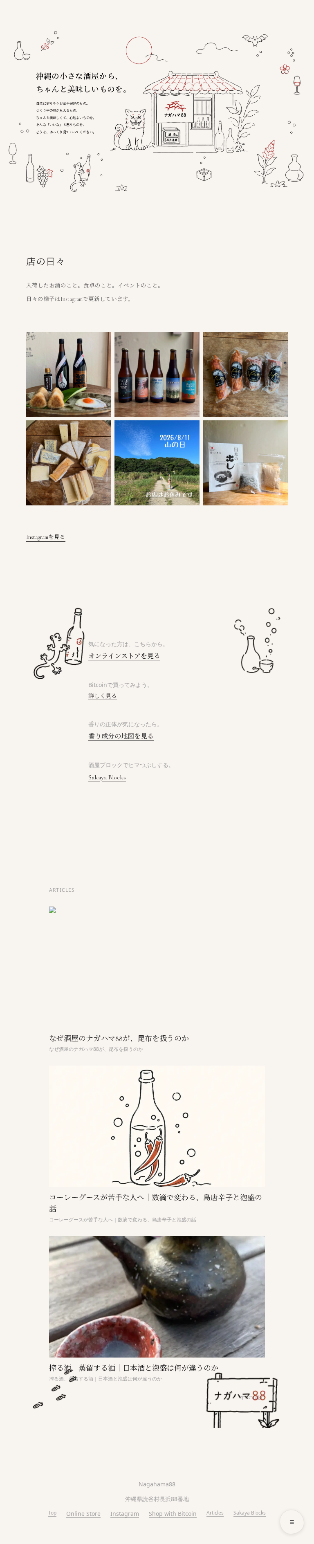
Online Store (83, 1513)
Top (52, 1513)
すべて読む (252, 1397)
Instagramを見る (45, 537)
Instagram (124, 1513)
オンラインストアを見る (124, 656)
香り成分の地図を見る (121, 736)
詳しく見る (102, 696)
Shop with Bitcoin (173, 1513)
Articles (215, 1513)
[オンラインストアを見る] (176, 108)
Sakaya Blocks (107, 777)
